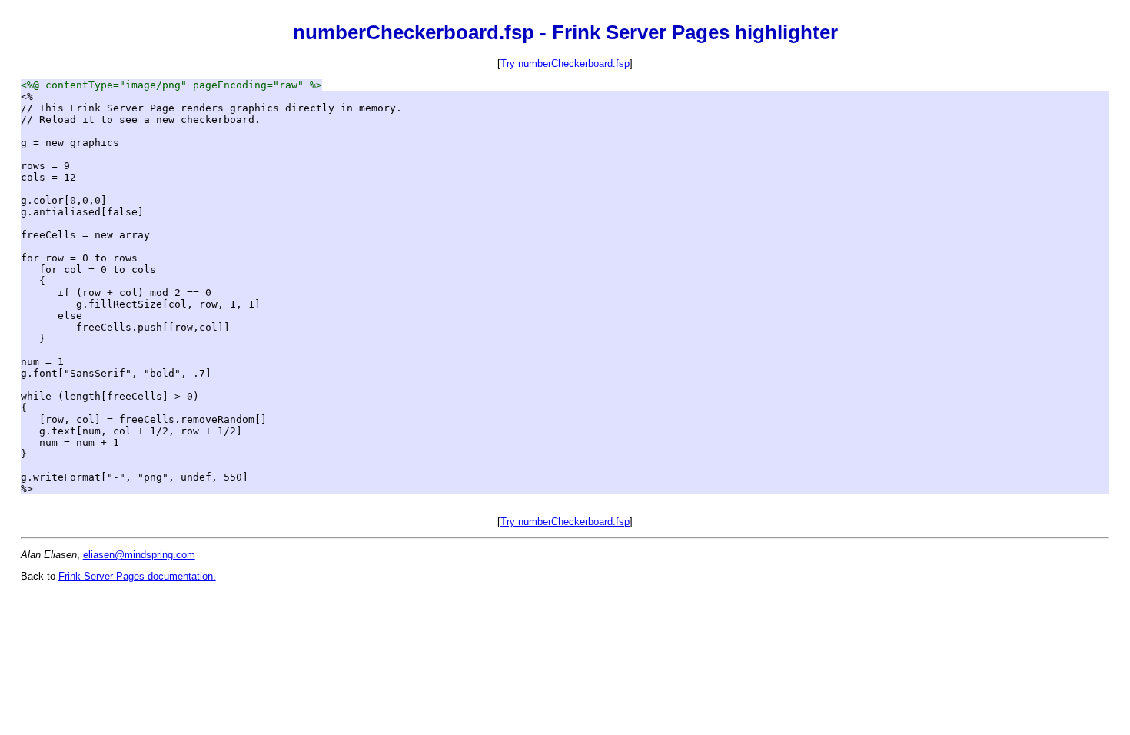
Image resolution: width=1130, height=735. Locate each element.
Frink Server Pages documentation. (137, 576)
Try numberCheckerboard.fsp (565, 63)
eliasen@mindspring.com (139, 554)
